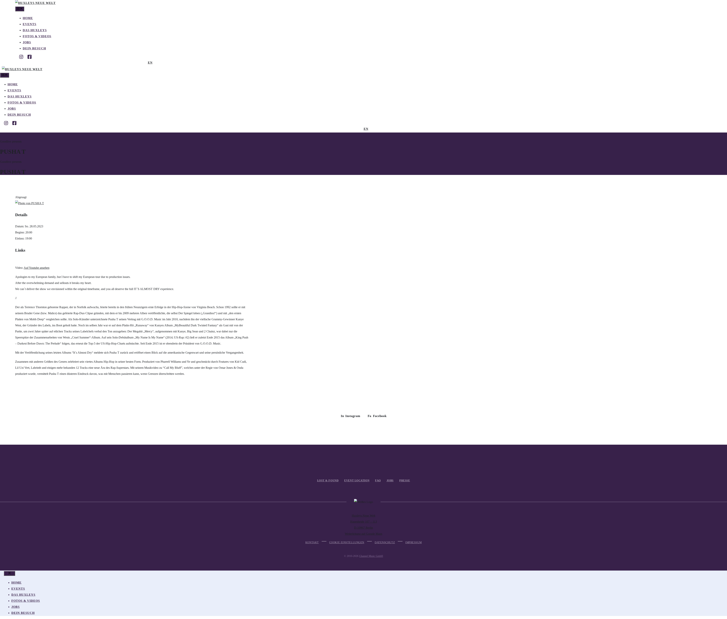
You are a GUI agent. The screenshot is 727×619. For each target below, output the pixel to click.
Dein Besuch (34, 48)
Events (29, 24)
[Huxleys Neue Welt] (35, 3)
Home (28, 18)
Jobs (27, 42)
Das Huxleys (35, 30)
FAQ (378, 480)
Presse (404, 480)
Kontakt (312, 542)
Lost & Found (328, 480)
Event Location (356, 480)
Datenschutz (385, 542)
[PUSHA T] (29, 203)
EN (150, 62)
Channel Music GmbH (371, 556)
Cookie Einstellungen (346, 542)
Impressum (413, 542)
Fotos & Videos (37, 36)
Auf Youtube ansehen (36, 267)
